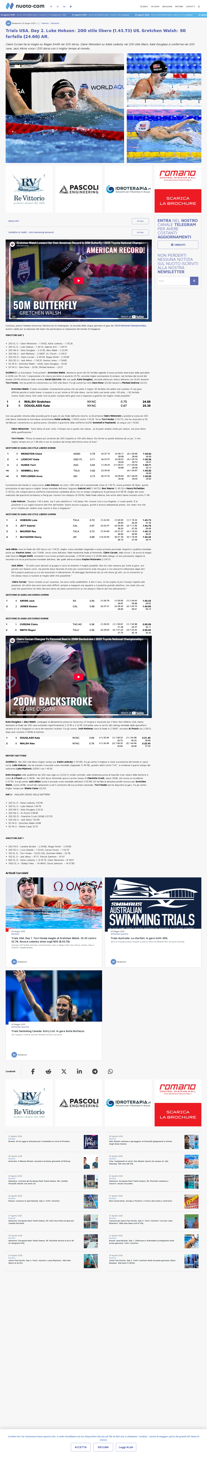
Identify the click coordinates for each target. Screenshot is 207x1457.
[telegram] (95, 1071)
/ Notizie (44, 23)
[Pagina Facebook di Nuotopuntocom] (51, 5)
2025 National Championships (130, 325)
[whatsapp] (110, 1071)
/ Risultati (54, 23)
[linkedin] (79, 1071)
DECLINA (103, 1447)
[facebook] (33, 1071)
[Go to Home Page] (38, 23)
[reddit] (48, 1071)
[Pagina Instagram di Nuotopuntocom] (57, 5)
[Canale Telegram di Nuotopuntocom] (70, 5)
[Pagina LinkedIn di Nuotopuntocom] (64, 5)
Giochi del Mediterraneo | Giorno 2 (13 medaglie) (119, 15)
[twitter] (64, 1071)
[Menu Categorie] (198, 5)
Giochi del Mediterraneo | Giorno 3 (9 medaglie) (56, 15)
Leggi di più (126, 1447)
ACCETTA (81, 1447)
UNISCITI (179, 244)
